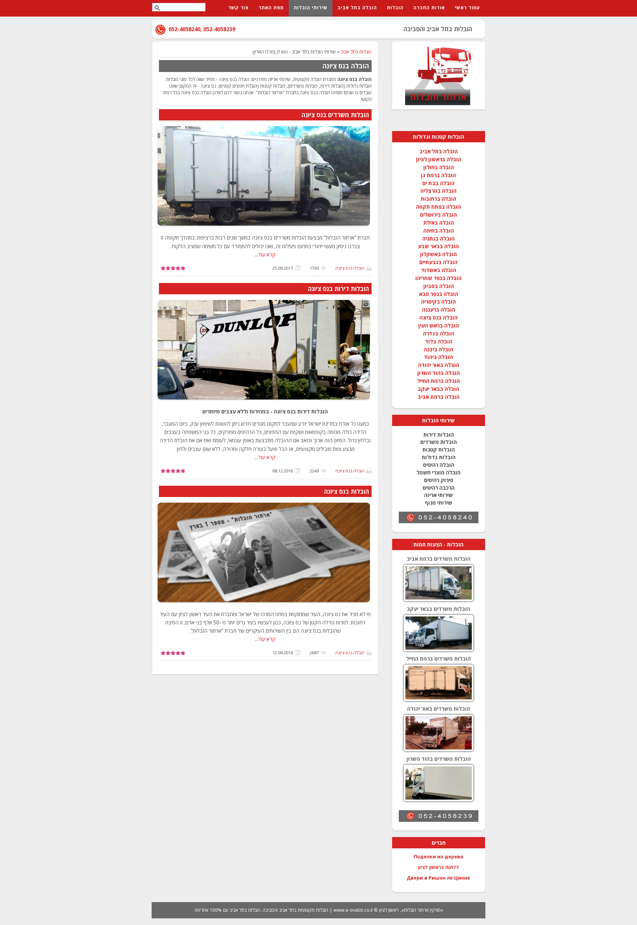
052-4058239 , (217, 29)
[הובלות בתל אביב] (438, 105)
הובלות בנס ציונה (346, 491)
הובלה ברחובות (438, 198)
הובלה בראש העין (438, 325)
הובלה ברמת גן (438, 175)
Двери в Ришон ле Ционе (438, 878)
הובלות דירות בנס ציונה (338, 289)
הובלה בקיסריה (438, 301)
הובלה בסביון (438, 286)
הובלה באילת (438, 222)
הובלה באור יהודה (438, 365)
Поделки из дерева (438, 856)
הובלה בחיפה (438, 230)
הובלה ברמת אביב (439, 396)
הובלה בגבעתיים (438, 262)
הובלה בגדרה (438, 333)
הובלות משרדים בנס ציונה (335, 115)
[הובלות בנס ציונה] (264, 601)
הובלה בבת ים (438, 183)
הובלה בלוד (438, 341)
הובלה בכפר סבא (438, 294)
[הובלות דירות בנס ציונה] (264, 399)
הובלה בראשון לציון (438, 159)
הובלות (430, 420)
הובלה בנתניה (438, 238)
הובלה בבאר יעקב (438, 388)
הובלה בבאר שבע (438, 246)
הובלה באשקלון (438, 254)
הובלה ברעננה (438, 309)
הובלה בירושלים (438, 214)
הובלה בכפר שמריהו (438, 278)
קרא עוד (266, 254)
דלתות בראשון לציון (438, 867)
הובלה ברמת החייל (438, 381)
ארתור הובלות (438, 97)
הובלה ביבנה (438, 349)
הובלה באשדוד (438, 270)
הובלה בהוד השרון (438, 373)
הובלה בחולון (438, 167)
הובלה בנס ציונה (349, 268)
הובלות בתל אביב (356, 51)
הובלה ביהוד (438, 357)
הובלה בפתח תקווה (438, 206)
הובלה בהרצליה (438, 190)
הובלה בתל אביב (438, 151)
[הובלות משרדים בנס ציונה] (264, 225)
